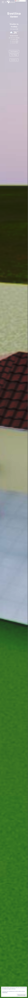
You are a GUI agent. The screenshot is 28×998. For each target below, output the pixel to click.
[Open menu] (3, 2)
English (17, 0)
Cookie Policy (4, 992)
